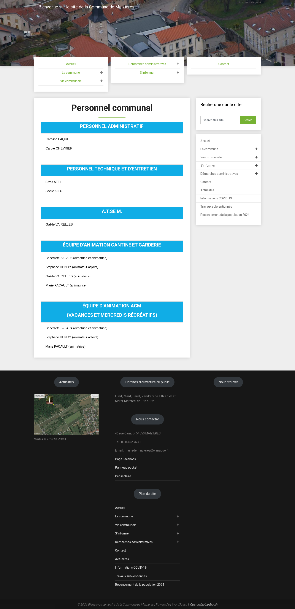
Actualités (207, 190)
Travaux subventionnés (216, 206)
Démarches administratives (147, 64)
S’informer (147, 72)
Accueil (71, 64)
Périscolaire (123, 476)
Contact (223, 64)
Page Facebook (125, 459)
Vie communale (71, 81)
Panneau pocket (126, 467)
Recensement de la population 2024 (224, 214)
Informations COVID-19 (216, 198)
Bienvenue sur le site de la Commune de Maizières (86, 7)
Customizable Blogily (204, 604)
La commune (71, 72)
